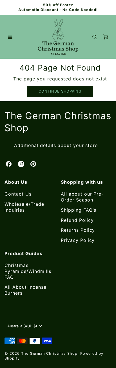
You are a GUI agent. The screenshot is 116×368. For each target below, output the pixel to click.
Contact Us (18, 194)
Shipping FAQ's (78, 210)
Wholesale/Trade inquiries (24, 207)
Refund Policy (77, 220)
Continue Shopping (60, 91)
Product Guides (23, 253)
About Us (16, 182)
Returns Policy (78, 230)
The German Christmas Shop (58, 121)
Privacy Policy (78, 240)
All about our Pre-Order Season (82, 197)
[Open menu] (10, 37)
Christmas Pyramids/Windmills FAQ (28, 271)
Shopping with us (82, 182)
